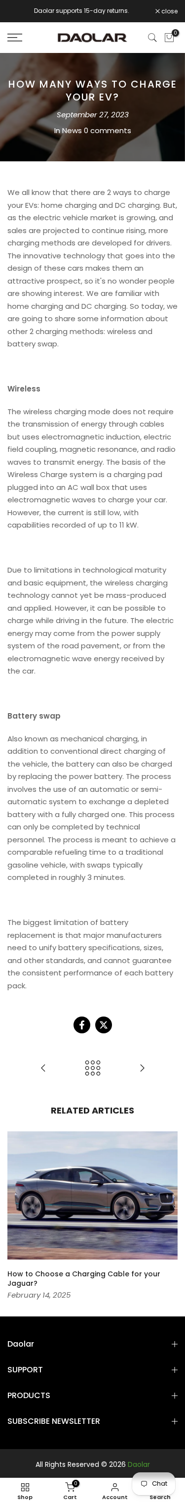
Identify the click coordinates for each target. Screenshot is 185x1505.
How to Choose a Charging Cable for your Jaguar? (83, 1279)
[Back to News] (92, 1068)
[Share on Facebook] (82, 1025)
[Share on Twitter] (103, 1025)
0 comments (107, 130)
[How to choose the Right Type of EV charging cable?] (142, 1068)
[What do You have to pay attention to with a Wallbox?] (43, 1068)
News (72, 130)
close (169, 11)
